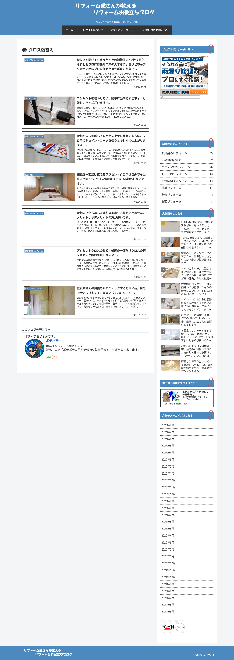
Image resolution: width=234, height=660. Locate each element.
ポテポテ (52, 340)
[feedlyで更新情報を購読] (48, 357)
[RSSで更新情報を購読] (54, 357)
